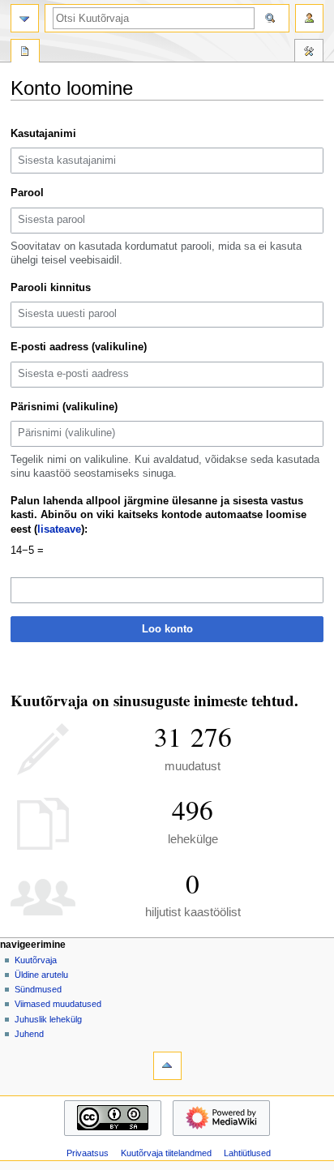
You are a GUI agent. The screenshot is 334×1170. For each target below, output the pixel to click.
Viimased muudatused (58, 1004)
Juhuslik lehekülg (48, 1019)
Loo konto (167, 629)
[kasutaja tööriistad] (309, 18)
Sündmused (38, 989)
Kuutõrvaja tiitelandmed (166, 1153)
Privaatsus (87, 1153)
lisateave (59, 529)
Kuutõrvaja (36, 960)
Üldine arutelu (41, 974)
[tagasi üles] (167, 1066)
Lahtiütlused (247, 1153)
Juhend (29, 1034)
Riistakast (309, 53)
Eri (25, 53)
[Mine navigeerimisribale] (25, 18)
